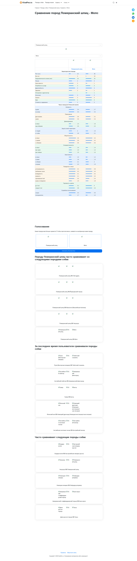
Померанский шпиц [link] (54, 7)
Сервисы (57, 2)
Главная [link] (37, 7)
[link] (69, 271)
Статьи (65, 2)
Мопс (93, 69)
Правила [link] (63, 552)
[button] (69, 271)
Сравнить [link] (63, 7)
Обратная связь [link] (71, 552)
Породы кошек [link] (49, 2)
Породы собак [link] (39, 2)
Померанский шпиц (76, 69)
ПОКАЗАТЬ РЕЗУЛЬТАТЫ (68, 251)
